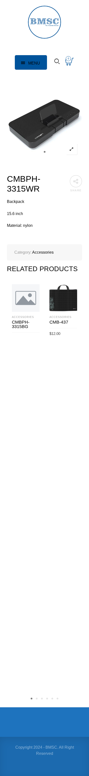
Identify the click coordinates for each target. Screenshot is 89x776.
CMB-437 (58, 322)
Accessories (43, 252)
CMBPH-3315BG (20, 324)
